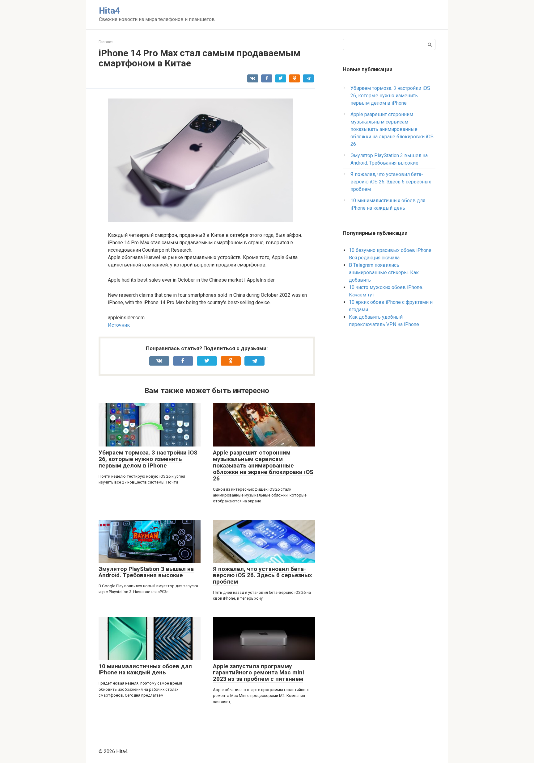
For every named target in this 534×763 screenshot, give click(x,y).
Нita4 (109, 11)
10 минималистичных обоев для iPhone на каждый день (145, 669)
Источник (119, 325)
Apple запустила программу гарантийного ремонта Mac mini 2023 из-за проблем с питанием (258, 673)
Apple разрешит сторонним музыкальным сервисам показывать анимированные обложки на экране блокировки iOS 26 (263, 465)
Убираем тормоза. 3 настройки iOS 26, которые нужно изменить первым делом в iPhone (148, 459)
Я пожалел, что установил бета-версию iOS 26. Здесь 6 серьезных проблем (262, 575)
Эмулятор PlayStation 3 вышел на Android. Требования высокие (146, 572)
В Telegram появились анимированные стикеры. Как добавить (384, 272)
